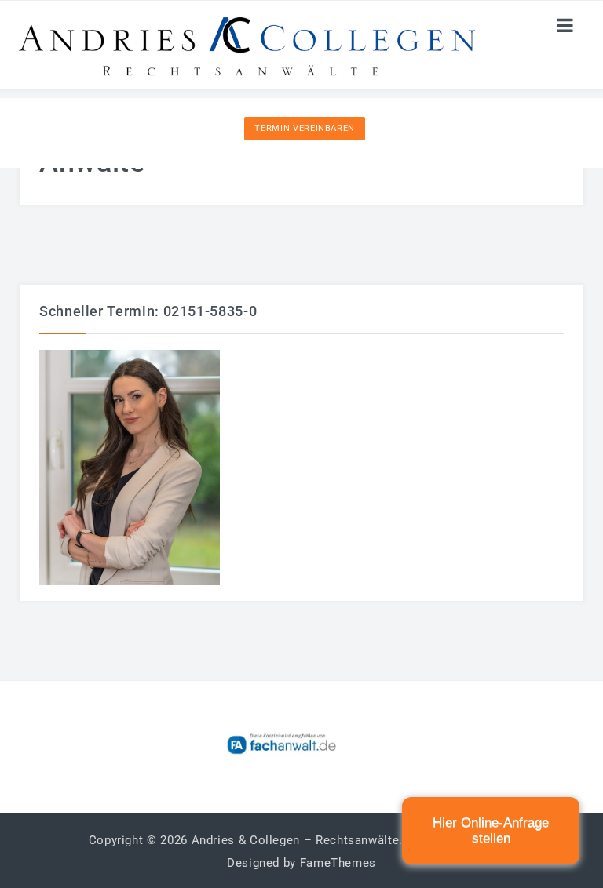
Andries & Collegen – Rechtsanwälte (296, 840)
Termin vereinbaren (304, 128)
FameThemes (338, 863)
